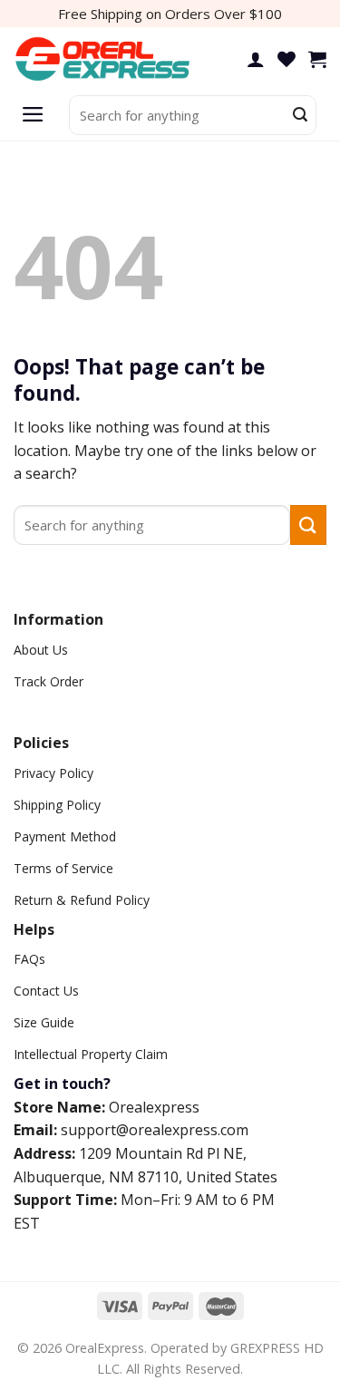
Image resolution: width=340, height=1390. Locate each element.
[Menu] (33, 115)
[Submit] (300, 115)
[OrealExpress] (104, 59)
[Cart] (317, 59)
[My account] (256, 59)
